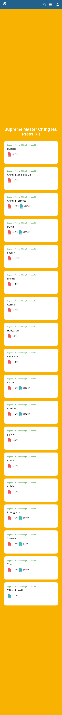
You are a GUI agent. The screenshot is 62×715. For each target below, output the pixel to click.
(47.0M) (15, 154)
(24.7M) (15, 466)
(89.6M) (15, 388)
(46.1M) (15, 362)
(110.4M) (27, 388)
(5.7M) (26, 544)
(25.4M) (15, 310)
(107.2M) (15, 206)
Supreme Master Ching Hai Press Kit (21, 145)
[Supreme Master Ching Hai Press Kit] (4, 4)
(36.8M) (15, 570)
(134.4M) (15, 258)
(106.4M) (27, 232)
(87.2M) (15, 414)
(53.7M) (15, 492)
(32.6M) (15, 440)
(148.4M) (28, 206)
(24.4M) (15, 544)
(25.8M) (15, 180)
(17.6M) (26, 570)
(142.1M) (27, 414)
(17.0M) (26, 518)
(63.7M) (15, 596)
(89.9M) (15, 232)
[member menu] (58, 4)
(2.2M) (14, 336)
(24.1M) (15, 284)
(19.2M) (15, 518)
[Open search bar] (45, 4)
